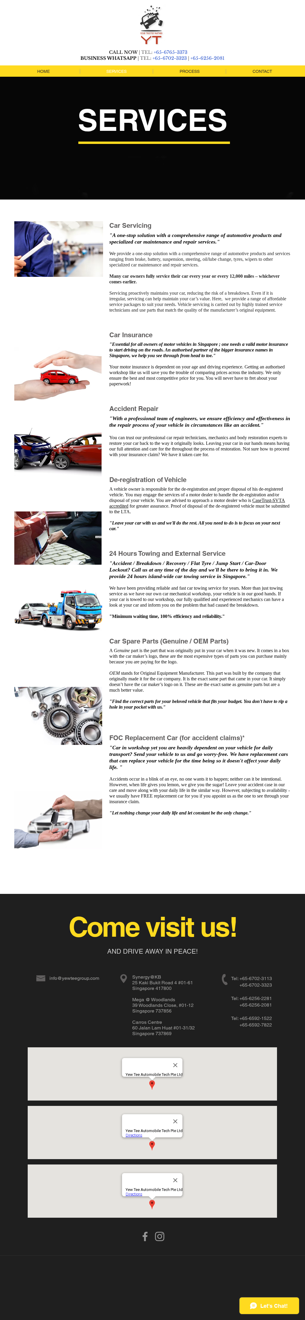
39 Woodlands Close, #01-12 (163, 1005)
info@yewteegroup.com (74, 978)
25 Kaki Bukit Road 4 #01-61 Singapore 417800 (162, 985)
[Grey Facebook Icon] (145, 1236)
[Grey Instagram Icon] (159, 1236)
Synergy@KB (147, 977)
